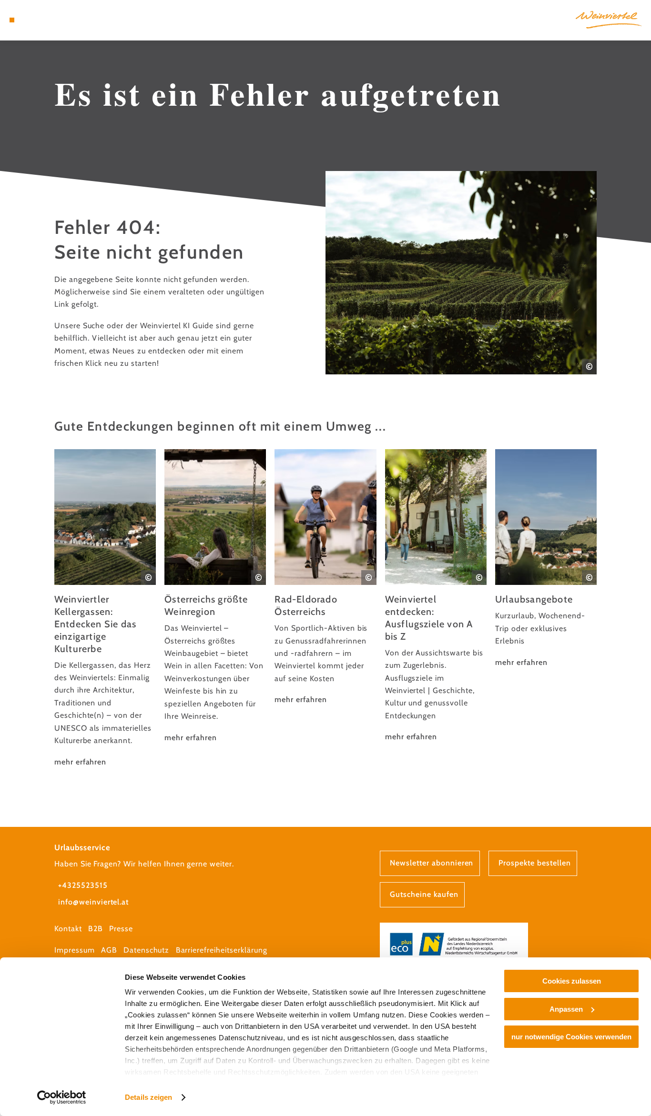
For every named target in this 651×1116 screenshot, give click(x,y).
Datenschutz (146, 950)
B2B (95, 928)
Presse (121, 928)
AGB (109, 950)
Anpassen (566, 1009)
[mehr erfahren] (105, 608)
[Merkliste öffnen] (45, 20)
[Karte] (33, 20)
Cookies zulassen (571, 981)
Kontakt (68, 928)
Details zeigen (148, 1097)
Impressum (74, 950)
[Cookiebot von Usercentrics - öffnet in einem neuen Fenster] (61, 1097)
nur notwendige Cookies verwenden (571, 1037)
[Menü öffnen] (12, 20)
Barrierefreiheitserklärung (221, 950)
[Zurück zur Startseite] (608, 20)
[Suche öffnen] (57, 20)
